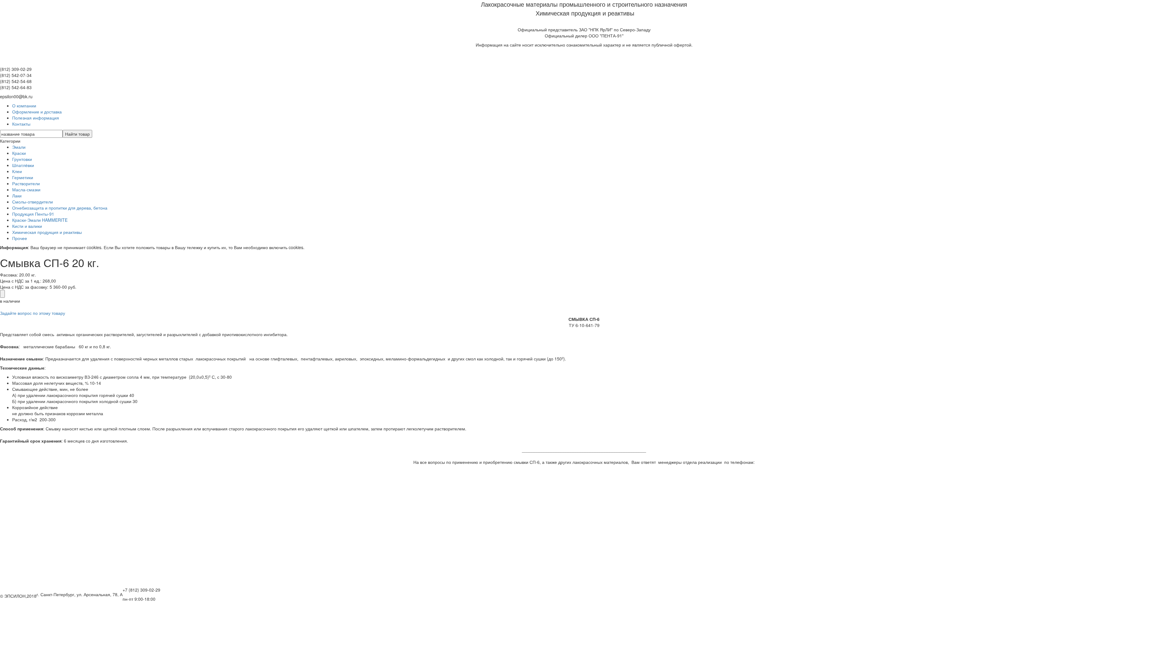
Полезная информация (35, 118)
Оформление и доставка (37, 112)
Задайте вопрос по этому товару (32, 313)
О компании (24, 106)
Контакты (21, 124)
